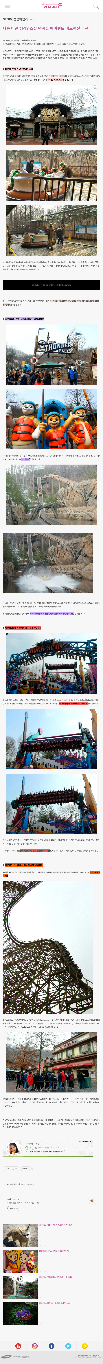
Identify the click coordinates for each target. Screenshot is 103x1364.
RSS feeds (100, 1356)
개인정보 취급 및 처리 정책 (91, 1356)
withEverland (13, 1199)
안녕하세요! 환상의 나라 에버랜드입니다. (23, 1203)
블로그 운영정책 (81, 1356)
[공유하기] (13, 1169)
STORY (6, 1184)
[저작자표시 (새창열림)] (32, 1168)
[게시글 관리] (16, 1169)
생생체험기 (15, 1184)
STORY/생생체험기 (15, 19)
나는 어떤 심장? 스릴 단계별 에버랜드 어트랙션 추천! (46, 28)
